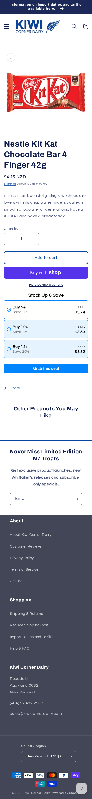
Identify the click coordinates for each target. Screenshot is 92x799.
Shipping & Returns (26, 614)
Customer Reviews (26, 546)
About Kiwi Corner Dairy (31, 535)
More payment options (46, 284)
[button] (6, 26)
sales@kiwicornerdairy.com (36, 714)
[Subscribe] (76, 499)
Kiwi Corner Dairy (37, 793)
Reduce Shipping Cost (29, 625)
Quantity (11, 229)
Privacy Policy (22, 558)
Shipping (10, 183)
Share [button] (15, 388)
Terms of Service (24, 569)
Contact (17, 581)
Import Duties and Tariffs (31, 637)
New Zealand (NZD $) (43, 756)
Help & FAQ (19, 648)
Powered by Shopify (65, 793)
